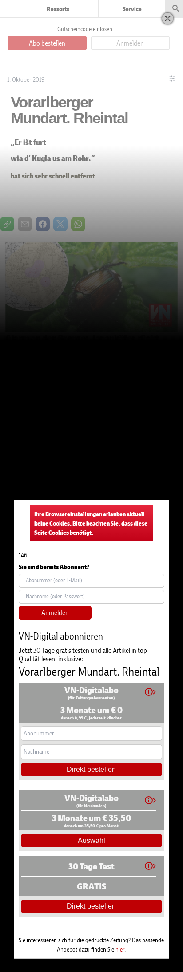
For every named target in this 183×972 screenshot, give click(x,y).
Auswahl (91, 840)
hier (119, 949)
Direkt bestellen (91, 769)
